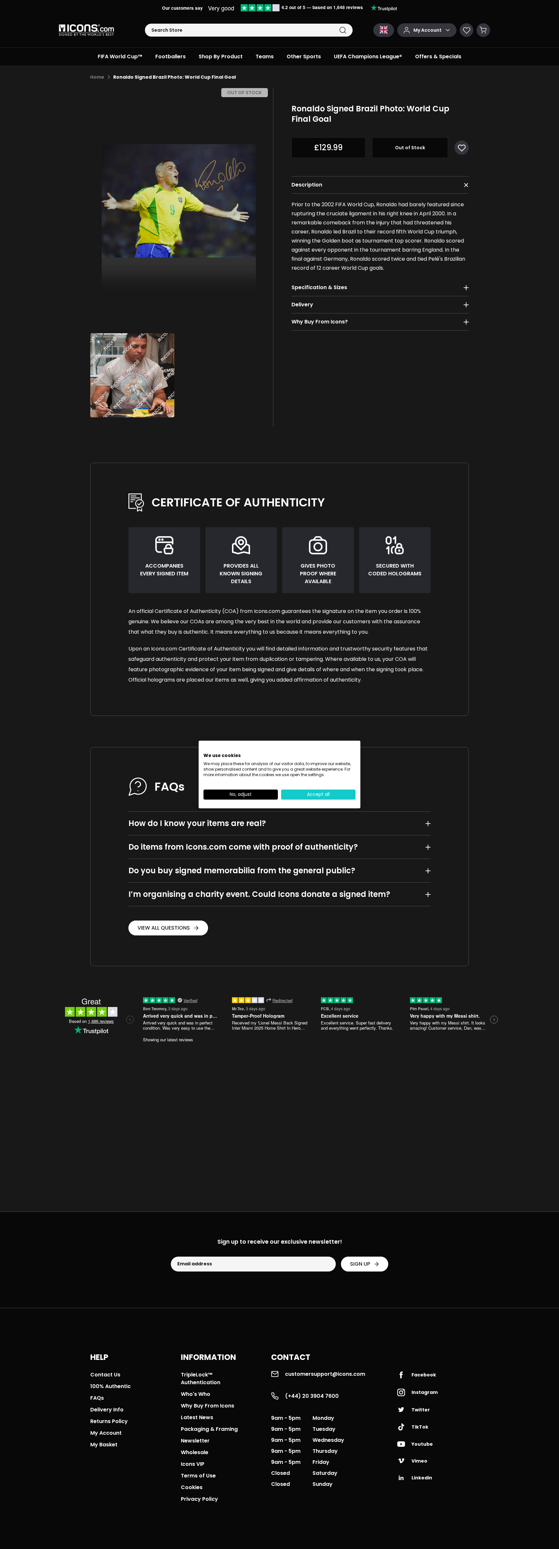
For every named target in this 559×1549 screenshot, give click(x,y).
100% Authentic (110, 1386)
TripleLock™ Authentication (200, 1378)
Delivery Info (107, 1409)
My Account (106, 1433)
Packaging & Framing (209, 1429)
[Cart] (483, 30)
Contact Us (105, 1374)
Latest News (197, 1417)
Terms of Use (198, 1475)
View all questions (163, 928)
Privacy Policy (199, 1499)
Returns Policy (109, 1421)
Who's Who (195, 1394)
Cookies (192, 1487)
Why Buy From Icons (207, 1405)
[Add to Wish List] (462, 148)
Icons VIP (192, 1464)
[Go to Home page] (86, 30)
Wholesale (194, 1452)
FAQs (97, 1398)
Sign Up (360, 1264)
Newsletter (195, 1440)
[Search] (342, 30)
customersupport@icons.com (325, 1374)
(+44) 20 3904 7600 (312, 1396)
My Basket (103, 1444)
